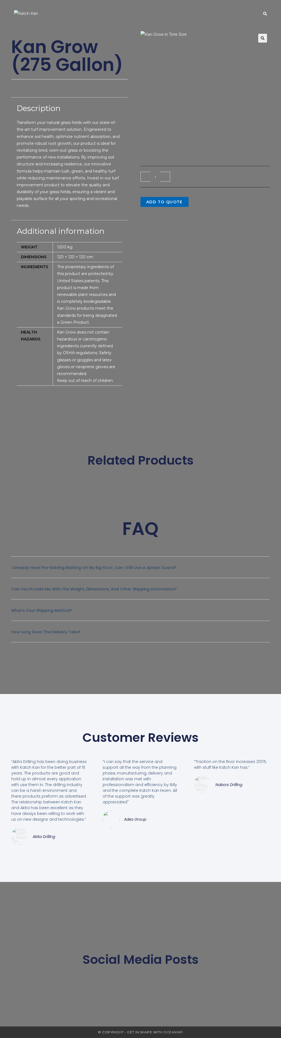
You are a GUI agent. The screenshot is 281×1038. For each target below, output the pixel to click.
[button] (262, 38)
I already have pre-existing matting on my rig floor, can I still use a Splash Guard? (93, 567)
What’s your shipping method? (41, 610)
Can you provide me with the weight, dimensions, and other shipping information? (94, 589)
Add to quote (164, 201)
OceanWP (173, 1032)
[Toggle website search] (265, 13)
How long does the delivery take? (45, 632)
